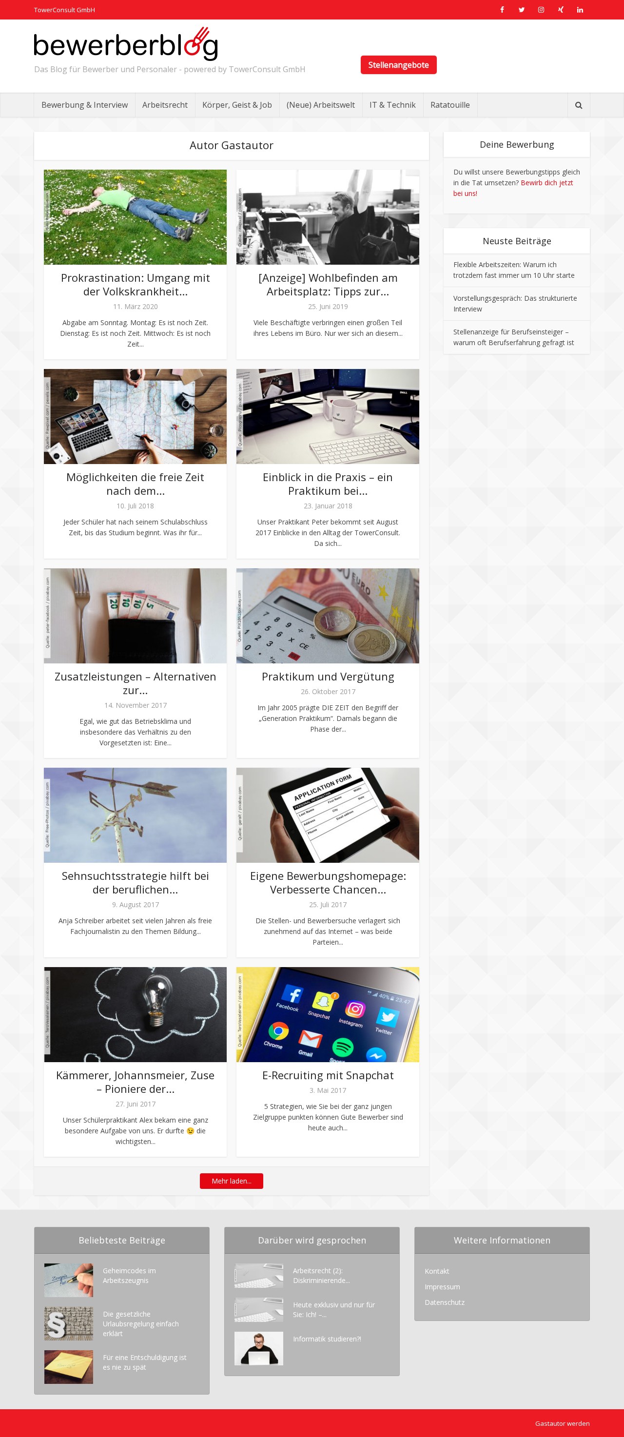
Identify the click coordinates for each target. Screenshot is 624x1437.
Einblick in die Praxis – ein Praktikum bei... (328, 483)
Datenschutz (445, 1302)
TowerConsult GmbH (64, 9)
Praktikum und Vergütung (328, 676)
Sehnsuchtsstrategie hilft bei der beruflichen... (135, 882)
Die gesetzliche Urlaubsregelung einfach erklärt (141, 1323)
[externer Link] (502, 9)
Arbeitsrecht (165, 104)
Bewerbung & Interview (84, 104)
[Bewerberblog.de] (125, 44)
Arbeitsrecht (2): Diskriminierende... (321, 1275)
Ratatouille (450, 104)
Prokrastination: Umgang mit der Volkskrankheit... (135, 284)
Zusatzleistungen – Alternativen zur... (135, 683)
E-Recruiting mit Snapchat (328, 1075)
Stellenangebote (399, 64)
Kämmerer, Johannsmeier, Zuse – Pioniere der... (135, 1082)
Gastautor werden (562, 1423)
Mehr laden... (232, 1180)
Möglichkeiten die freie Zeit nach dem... (135, 483)
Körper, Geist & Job (237, 104)
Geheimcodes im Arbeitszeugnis (129, 1275)
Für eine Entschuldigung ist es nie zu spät (145, 1362)
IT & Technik (393, 104)
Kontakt (437, 1271)
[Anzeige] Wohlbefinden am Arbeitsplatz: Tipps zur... (328, 284)
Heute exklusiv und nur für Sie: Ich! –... (334, 1309)
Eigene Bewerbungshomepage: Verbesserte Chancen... (328, 882)
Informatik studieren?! (327, 1338)
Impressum (442, 1286)
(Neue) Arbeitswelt (321, 104)
